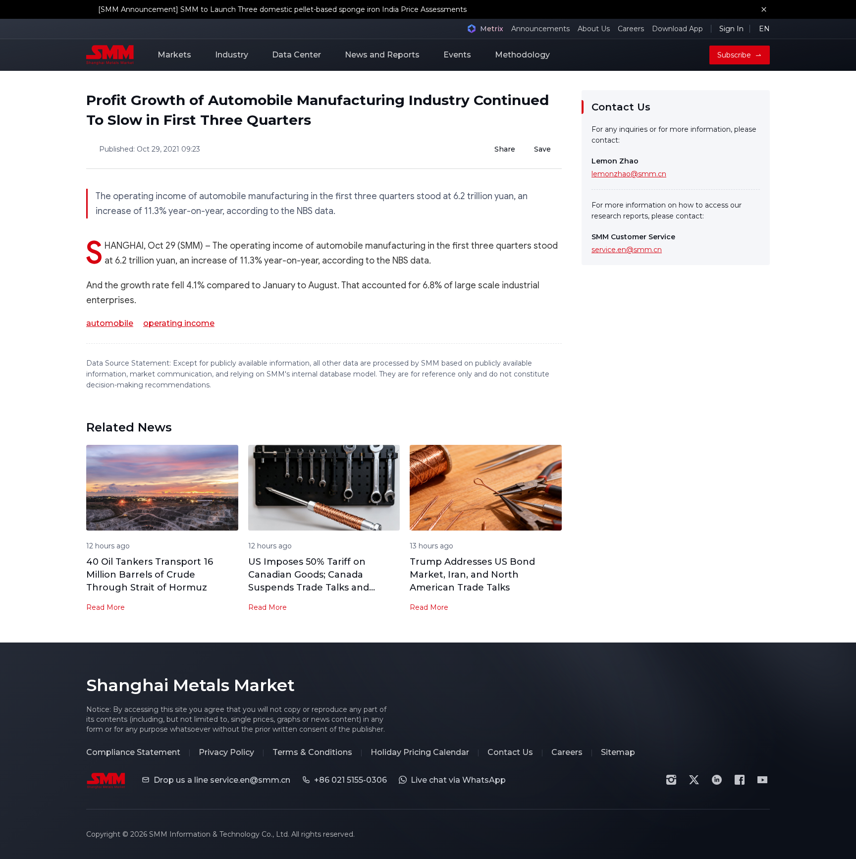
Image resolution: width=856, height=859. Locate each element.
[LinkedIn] (716, 779)
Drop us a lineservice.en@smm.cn (222, 780)
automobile (109, 323)
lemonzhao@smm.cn (628, 173)
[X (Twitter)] (694, 779)
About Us (594, 28)
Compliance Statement (133, 752)
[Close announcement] (764, 9)
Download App (677, 28)
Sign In (731, 28)
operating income (178, 323)
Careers (631, 28)
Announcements (540, 28)
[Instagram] (671, 779)
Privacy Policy (226, 752)
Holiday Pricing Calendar (420, 752)
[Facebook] (739, 779)
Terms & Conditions (312, 752)
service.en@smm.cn (626, 249)
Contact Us (510, 752)
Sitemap (618, 752)
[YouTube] (762, 779)
